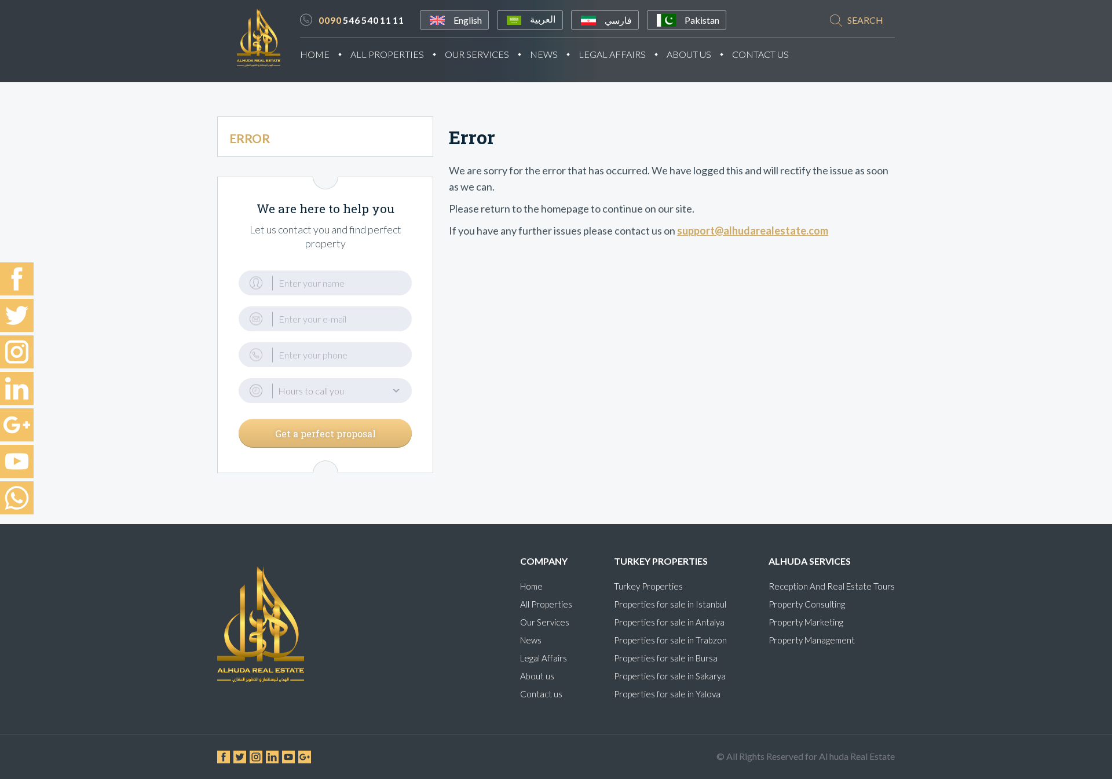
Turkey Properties (648, 586)
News (544, 54)
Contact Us (760, 54)
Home (315, 54)
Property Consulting (807, 604)
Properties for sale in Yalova (667, 694)
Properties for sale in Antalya (669, 622)
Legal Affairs (612, 54)
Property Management (812, 640)
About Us (689, 54)
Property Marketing (806, 622)
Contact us (541, 694)
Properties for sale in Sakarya (670, 676)
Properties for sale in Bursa (666, 658)
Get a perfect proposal (325, 433)
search (865, 19)
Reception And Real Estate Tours (832, 586)
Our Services (477, 54)
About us (537, 676)
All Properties (387, 54)
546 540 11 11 (361, 19)
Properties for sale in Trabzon (670, 640)
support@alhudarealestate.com (752, 230)
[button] (325, 390)
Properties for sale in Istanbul (670, 604)
